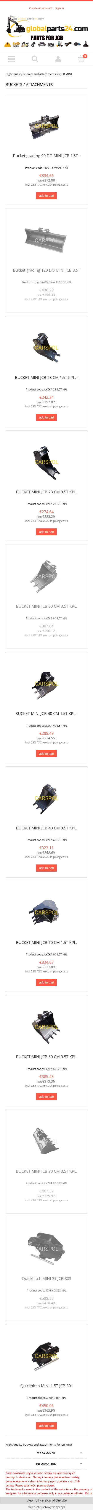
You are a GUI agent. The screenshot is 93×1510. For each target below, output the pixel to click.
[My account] (58, 59)
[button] (11, 59)
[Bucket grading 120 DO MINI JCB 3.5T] (46, 240)
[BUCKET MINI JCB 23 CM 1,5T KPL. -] (46, 347)
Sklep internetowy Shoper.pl (46, 1507)
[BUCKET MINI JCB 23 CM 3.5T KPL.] (46, 462)
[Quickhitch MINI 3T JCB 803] (46, 1248)
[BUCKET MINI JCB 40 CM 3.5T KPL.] (46, 798)
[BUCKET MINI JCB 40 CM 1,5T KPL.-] (46, 683)
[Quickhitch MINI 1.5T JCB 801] (46, 1356)
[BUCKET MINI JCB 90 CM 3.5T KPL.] (46, 1141)
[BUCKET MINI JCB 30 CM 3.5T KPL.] (46, 576)
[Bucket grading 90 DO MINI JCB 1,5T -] (46, 125)
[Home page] (46, 29)
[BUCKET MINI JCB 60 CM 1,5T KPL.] (46, 912)
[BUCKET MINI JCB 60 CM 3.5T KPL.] (46, 1027)
